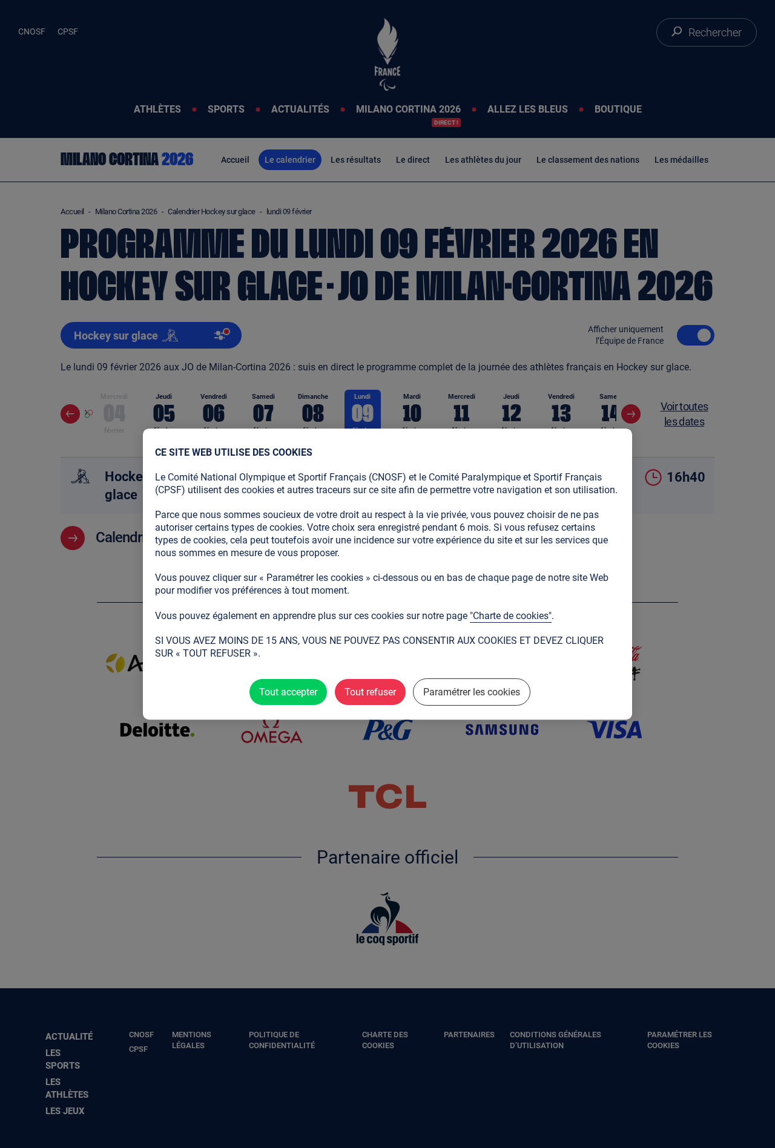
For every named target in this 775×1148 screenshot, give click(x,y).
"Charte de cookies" (511, 616)
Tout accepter (288, 692)
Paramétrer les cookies (471, 692)
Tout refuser (370, 692)
